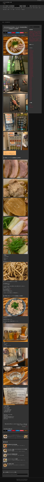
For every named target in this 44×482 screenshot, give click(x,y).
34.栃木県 (30, 83)
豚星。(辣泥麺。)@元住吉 (10, 463)
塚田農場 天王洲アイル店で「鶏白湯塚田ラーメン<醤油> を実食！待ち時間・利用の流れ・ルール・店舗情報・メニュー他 (35, 41)
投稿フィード (30, 105)
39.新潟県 (30, 89)
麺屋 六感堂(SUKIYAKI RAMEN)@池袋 (12, 444)
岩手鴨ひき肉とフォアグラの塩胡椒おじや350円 (9, 154)
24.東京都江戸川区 (31, 76)
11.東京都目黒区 (31, 61)
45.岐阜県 (30, 91)
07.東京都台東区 (31, 56)
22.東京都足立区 (31, 74)
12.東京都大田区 (31, 62)
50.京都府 (30, 96)
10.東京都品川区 (31, 60)
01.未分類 (30, 49)
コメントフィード (31, 106)
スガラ (26, 426)
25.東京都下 (30, 77)
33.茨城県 (30, 82)
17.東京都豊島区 (31, 68)
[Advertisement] (22, 15)
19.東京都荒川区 (31, 70)
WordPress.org (31, 107)
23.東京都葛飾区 (31, 75)
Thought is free (25, 480)
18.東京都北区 (31, 69)
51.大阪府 (30, 97)
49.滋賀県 (30, 95)
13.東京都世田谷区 (31, 63)
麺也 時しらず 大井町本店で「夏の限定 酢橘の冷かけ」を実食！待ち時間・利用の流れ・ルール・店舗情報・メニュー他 (35, 36)
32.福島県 (30, 81)
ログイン (30, 104)
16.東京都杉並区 (31, 67)
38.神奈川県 (30, 88)
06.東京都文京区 (31, 55)
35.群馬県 (30, 84)
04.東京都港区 (31, 53)
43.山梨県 (30, 90)
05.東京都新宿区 (31, 54)
